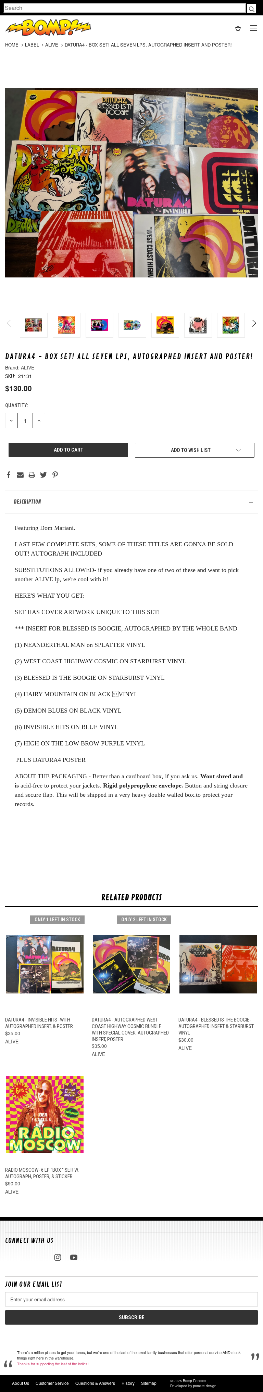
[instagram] (57, 1257)
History (128, 1383)
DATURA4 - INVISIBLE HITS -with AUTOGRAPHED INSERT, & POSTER (39, 1023)
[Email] (20, 474)
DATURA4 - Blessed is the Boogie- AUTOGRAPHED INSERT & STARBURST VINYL (216, 1026)
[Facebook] (8, 474)
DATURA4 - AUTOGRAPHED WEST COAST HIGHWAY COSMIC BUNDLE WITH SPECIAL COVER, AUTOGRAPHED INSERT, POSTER (130, 1029)
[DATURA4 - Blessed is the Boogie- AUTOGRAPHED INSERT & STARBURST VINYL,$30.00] (218, 964)
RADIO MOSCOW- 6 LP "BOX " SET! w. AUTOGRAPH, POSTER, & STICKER (42, 1173)
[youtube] (73, 1257)
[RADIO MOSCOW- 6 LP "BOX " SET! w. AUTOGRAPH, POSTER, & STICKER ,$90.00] (45, 1114)
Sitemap (148, 1383)
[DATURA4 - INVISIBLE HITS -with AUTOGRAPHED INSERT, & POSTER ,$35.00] (45, 964)
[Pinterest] (55, 474)
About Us (20, 1383)
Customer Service (52, 1383)
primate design (204, 1385)
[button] (131, 502)
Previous (9, 325)
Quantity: (16, 405)
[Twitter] (43, 474)
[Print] (31, 474)
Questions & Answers (95, 1383)
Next (254, 325)
